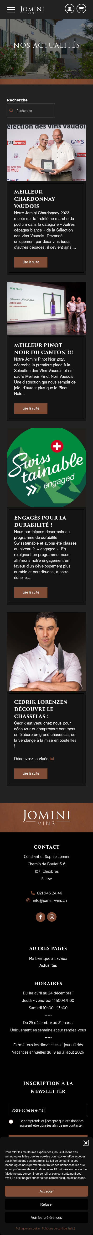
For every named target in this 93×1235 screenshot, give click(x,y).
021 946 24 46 (49, 892)
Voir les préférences (46, 1217)
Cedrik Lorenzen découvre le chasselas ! (41, 709)
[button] (85, 1142)
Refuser (46, 1204)
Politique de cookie (28, 1228)
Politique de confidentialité (58, 1228)
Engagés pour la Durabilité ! (40, 521)
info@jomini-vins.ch (50, 900)
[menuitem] (11, 9)
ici (52, 758)
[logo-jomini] (32, 9)
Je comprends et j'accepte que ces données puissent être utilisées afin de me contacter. (51, 1123)
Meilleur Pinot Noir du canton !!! (43, 349)
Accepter (47, 1191)
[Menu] (11, 9)
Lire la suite (31, 262)
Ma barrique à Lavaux (48, 958)
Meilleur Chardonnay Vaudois (34, 199)
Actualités (48, 965)
